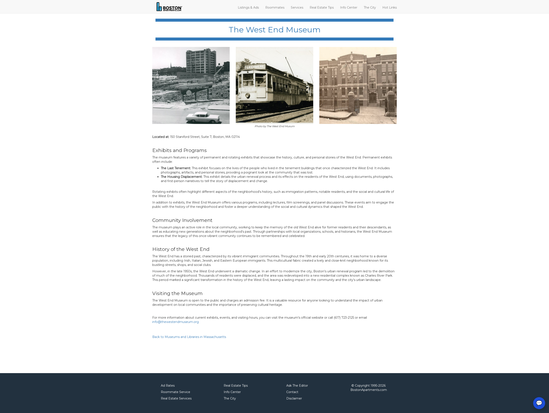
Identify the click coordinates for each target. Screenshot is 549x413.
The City (370, 7)
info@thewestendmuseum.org (175, 322)
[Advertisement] (230, 355)
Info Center (348, 7)
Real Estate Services (176, 398)
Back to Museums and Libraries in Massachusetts (189, 337)
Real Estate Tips (322, 7)
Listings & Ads (248, 7)
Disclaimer (294, 398)
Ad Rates (168, 385)
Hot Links (389, 7)
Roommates (274, 7)
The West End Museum (275, 29)
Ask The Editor (297, 385)
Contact (292, 392)
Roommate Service (175, 392)
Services (297, 7)
